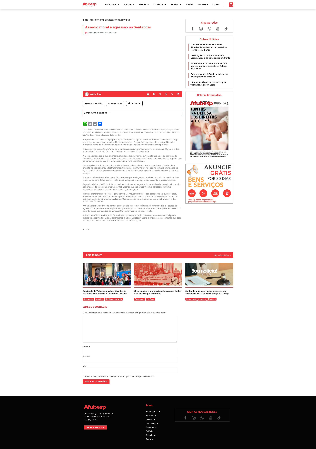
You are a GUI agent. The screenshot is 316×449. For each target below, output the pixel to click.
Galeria (142, 4)
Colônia (189, 4)
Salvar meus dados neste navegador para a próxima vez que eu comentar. (120, 376)
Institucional (111, 4)
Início (85, 20)
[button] (148, 94)
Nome (86, 347)
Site (84, 366)
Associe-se (203, 4)
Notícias (128, 4)
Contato (216, 4)
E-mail (86, 357)
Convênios (158, 4)
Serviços (175, 4)
